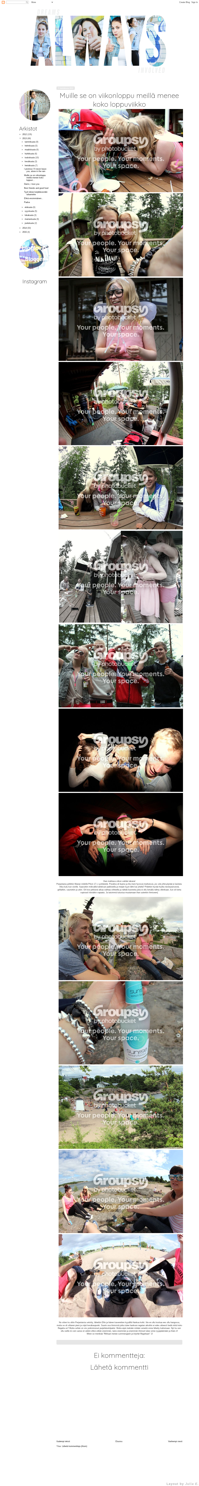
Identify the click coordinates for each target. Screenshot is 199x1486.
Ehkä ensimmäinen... (33, 198)
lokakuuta (29, 215)
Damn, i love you (31, 184)
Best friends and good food (36, 188)
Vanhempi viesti (175, 1441)
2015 (24, 232)
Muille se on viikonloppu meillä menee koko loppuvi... (35, 177)
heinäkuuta (30, 165)
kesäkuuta (30, 161)
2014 (24, 228)
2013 (24, 138)
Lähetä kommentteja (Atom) (74, 1446)
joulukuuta (30, 223)
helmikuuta (30, 146)
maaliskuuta (30, 149)
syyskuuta (30, 211)
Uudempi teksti (63, 1441)
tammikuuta (30, 142)
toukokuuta (30, 157)
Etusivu (119, 1441)
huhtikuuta (30, 153)
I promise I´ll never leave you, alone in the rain (35, 170)
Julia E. (192, 1484)
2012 (24, 134)
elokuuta (29, 207)
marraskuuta (31, 219)
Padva (27, 202)
